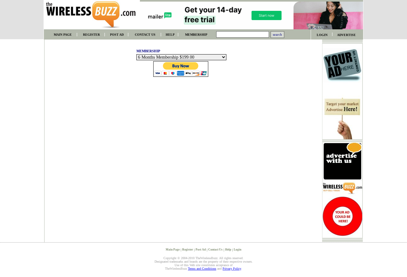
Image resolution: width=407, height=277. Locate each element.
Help (228, 249)
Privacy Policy (232, 268)
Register (187, 249)
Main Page (173, 249)
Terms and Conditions (202, 268)
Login (237, 249)
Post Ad (201, 249)
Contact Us (215, 249)
